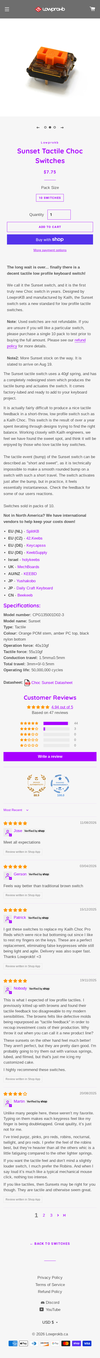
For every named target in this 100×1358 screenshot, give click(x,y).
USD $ (48, 1322)
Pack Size (50, 187)
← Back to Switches (50, 1243)
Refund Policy (50, 1291)
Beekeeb (25, 595)
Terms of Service (50, 1285)
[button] (29, 723)
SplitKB (32, 531)
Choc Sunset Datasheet (51, 682)
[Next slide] (62, 127)
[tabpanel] (50, 66)
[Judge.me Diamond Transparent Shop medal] (60, 784)
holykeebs (31, 560)
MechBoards (28, 567)
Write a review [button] (50, 756)
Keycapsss (36, 545)
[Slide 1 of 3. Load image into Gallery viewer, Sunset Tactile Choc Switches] (45, 127)
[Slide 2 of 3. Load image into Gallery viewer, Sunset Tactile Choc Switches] (50, 127)
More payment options (50, 250)
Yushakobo (26, 581)
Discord (52, 1302)
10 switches (50, 198)
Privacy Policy (50, 1277)
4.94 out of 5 (62, 707)
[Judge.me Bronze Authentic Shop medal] (36, 784)
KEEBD (30, 574)
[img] (15, 823)
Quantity (36, 214)
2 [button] (44, 1215)
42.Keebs (34, 538)
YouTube (52, 1309)
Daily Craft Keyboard (35, 588)
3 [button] (51, 1215)
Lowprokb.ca (57, 1334)
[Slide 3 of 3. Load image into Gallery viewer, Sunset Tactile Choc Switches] (54, 127)
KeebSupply (37, 552)
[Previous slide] (38, 127)
